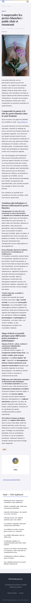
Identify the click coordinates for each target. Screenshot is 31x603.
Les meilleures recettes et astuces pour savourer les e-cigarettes (14, 530)
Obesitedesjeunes (15, 579)
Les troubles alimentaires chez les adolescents (14, 536)
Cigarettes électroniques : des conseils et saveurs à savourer (15, 513)
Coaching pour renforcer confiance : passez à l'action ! (14, 557)
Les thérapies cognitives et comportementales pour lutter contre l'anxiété (15, 543)
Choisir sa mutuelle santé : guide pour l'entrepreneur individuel (15, 507)
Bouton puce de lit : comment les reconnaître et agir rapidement (13, 501)
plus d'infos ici (22, 122)
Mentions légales (12, 593)
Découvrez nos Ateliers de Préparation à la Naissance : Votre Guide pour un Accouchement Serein (15, 550)
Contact (21, 593)
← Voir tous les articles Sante (11, 480)
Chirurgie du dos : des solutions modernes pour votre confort (13, 518)
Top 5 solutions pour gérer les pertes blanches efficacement (15, 563)
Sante (8, 6)
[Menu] (27, 1)
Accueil (4, 6)
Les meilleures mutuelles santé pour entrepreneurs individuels (15, 524)
